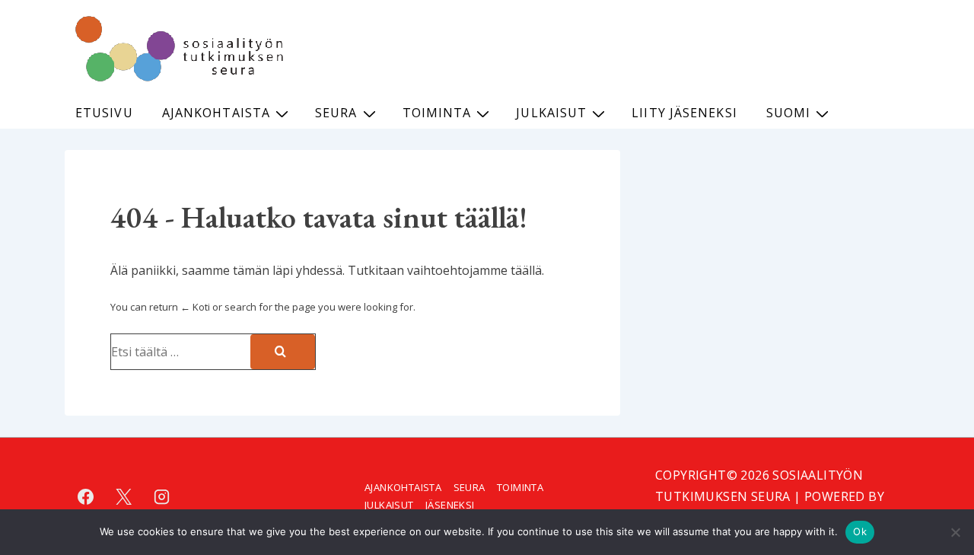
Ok (860, 531)
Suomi (788, 112)
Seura (336, 112)
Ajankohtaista (216, 112)
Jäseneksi (450, 505)
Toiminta (437, 112)
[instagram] (162, 496)
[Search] (282, 351)
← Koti (195, 307)
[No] (955, 532)
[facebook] (86, 496)
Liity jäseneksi (684, 112)
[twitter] (124, 496)
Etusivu (104, 112)
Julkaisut (551, 112)
